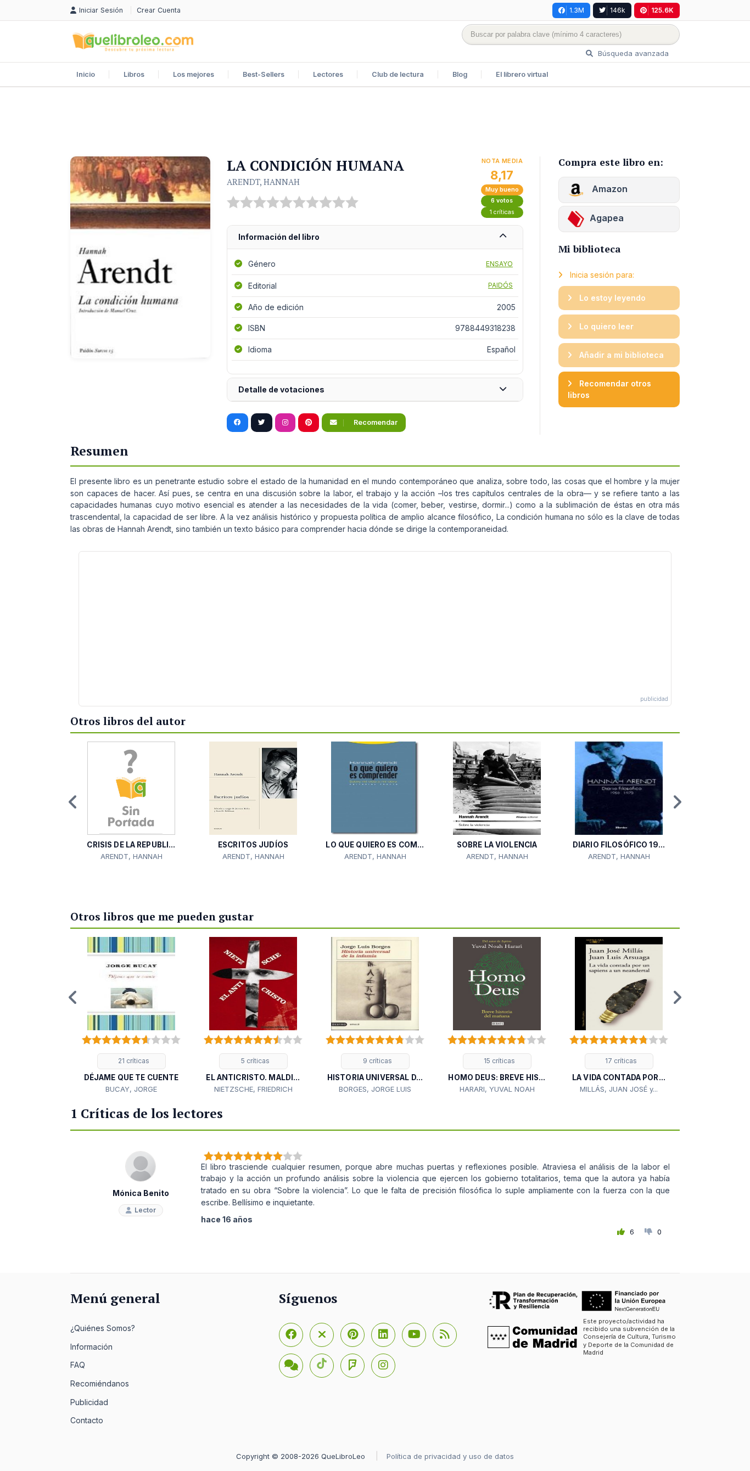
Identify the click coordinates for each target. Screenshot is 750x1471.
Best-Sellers (263, 74)
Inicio (85, 74)
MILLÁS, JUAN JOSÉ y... (619, 1089)
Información (91, 1346)
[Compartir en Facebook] (237, 422)
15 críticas (498, 1061)
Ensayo (499, 264)
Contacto (86, 1420)
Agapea (607, 217)
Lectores (328, 74)
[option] (131, 802)
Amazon (609, 188)
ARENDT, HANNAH (263, 181)
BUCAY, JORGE (131, 1089)
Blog (459, 74)
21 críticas (132, 1061)
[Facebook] (291, 1335)
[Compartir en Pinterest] (308, 422)
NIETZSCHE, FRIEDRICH (253, 1089)
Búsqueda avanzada (632, 53)
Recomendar (375, 422)
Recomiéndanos (99, 1383)
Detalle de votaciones (281, 389)
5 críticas (254, 1061)
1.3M (576, 10)
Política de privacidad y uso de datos (450, 1456)
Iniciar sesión (102, 10)
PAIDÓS (500, 285)
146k (617, 10)
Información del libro (279, 237)
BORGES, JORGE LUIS (375, 1089)
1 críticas (502, 212)
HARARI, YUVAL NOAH (497, 1089)
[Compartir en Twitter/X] (261, 422)
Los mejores (193, 74)
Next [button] (676, 802)
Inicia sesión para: (601, 274)
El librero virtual (522, 74)
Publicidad (89, 1402)
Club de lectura (398, 74)
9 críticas (376, 1061)
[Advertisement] (375, 123)
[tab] (375, 237)
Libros (134, 74)
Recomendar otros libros (609, 389)
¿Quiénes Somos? (102, 1328)
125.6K (662, 10)
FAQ (77, 1364)
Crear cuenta (159, 10)
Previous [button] (73, 802)
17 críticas (620, 1061)
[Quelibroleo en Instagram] (285, 422)
